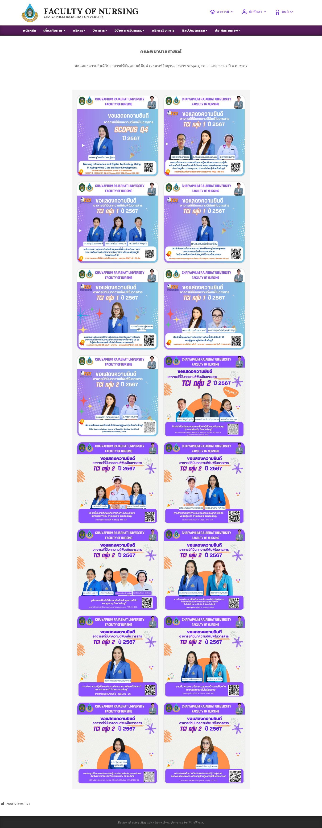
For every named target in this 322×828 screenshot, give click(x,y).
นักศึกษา (255, 11)
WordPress (195, 822)
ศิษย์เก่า (288, 12)
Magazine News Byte (154, 822)
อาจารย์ (223, 11)
